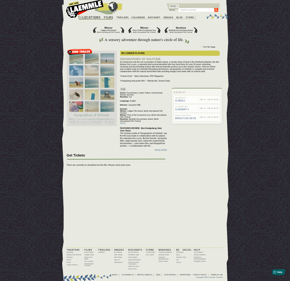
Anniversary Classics (89, 264)
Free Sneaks (132, 257)
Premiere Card (133, 255)
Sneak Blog (118, 262)
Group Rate (132, 269)
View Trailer (80, 53)
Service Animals (200, 255)
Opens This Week (88, 258)
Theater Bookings (165, 252)
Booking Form (164, 255)
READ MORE (161, 150)
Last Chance (88, 261)
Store (190, 17)
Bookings (165, 249)
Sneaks (168, 17)
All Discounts (133, 252)
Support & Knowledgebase (200, 258)
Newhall (70, 257)
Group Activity (133, 266)
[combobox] (174, 6)
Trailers (122, 17)
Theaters (73, 249)
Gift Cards (150, 255)
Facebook (179, 252)
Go (216, 10)
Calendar (138, 17)
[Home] (94, 10)
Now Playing (88, 252)
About (115, 275)
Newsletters (181, 257)
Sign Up (116, 260)
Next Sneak (118, 255)
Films (108, 16)
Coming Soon (89, 255)
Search (172, 10)
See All (178, 262)
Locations (91, 17)
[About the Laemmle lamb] (112, 7)
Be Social (183, 249)
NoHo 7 (69, 260)
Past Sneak (118, 257)
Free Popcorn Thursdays (133, 263)
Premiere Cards (200, 261)
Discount (154, 17)
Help (197, 249)
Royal (69, 262)
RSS (177, 260)
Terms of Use (217, 275)
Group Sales (163, 261)
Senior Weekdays (134, 260)
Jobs (158, 275)
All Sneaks (118, 252)
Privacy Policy (200, 275)
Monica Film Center (185, 118)
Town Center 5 (72, 265)
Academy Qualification (163, 258)
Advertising (185, 275)
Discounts (135, 249)
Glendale (180, 100)
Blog (179, 17)
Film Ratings (170, 275)
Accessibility (198, 252)
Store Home (150, 252)
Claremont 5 (182, 109)
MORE (123, 123)
